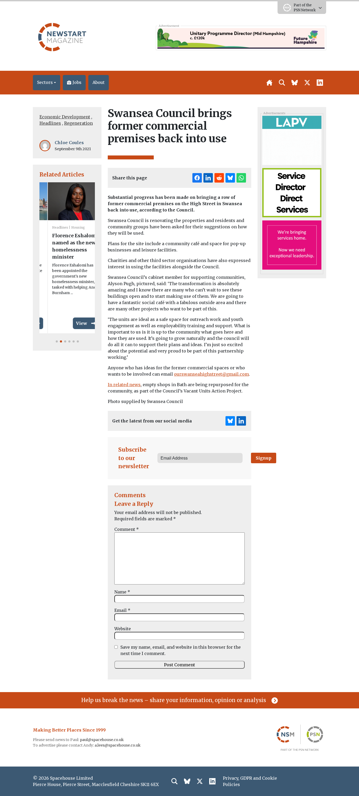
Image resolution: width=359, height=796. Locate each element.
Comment (126, 529)
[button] (46, 82)
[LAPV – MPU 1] (291, 140)
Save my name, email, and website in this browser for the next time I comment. (180, 650)
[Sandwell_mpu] (291, 192)
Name (122, 592)
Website (122, 628)
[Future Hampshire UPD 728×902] (240, 38)
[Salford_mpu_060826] (291, 244)
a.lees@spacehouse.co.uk (118, 745)
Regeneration (78, 123)
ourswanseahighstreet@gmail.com (211, 374)
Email (122, 610)
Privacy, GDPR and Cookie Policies (250, 781)
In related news (124, 384)
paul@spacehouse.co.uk (102, 739)
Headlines (50, 123)
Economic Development (64, 116)
